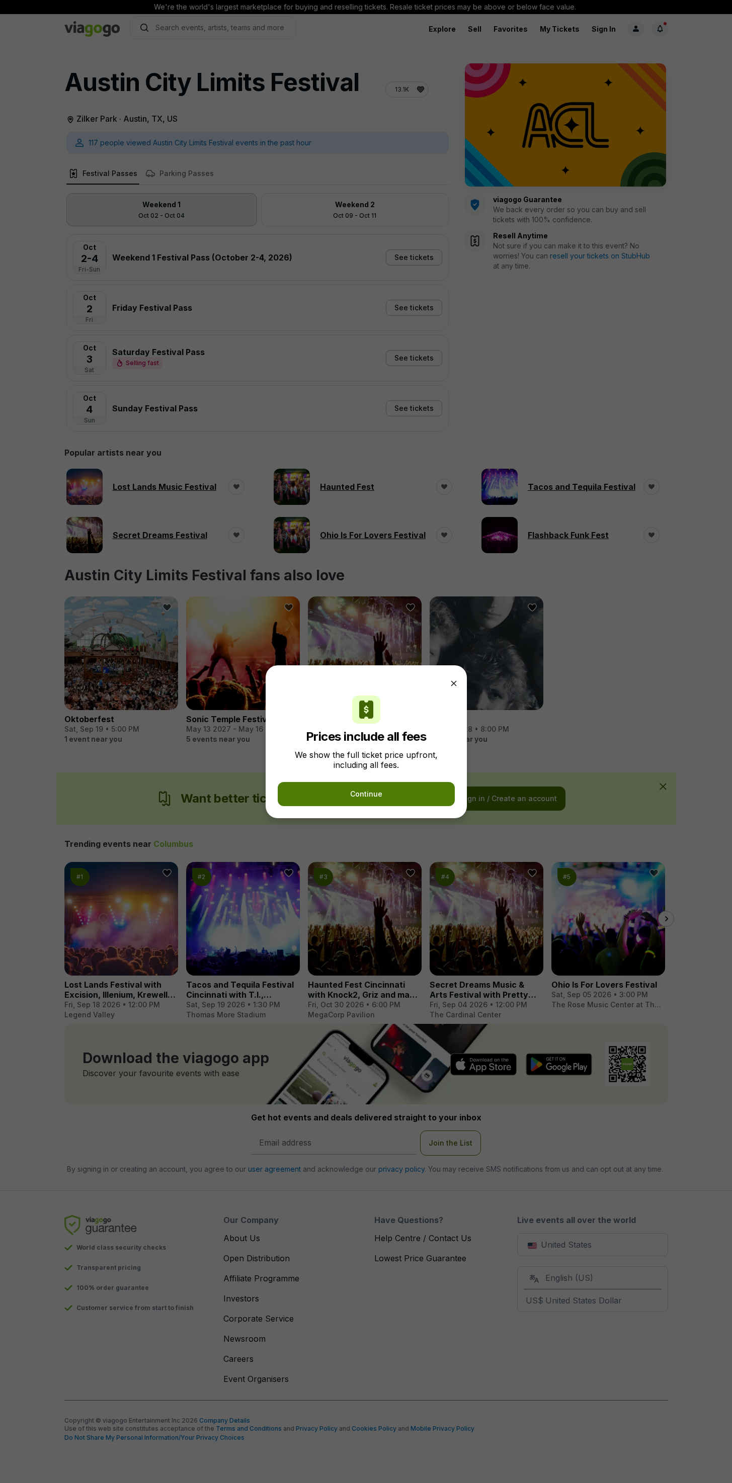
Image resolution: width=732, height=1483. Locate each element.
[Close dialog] (454, 683)
